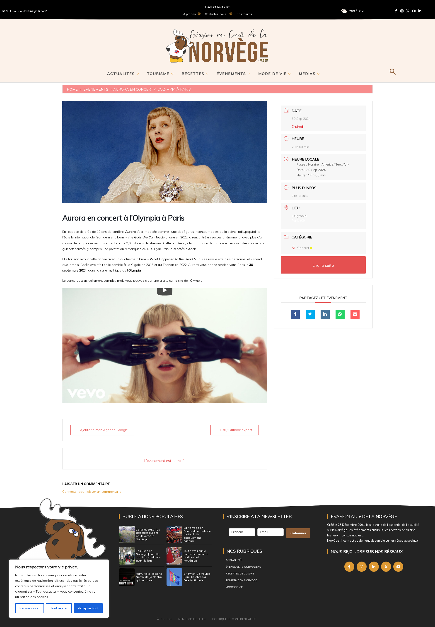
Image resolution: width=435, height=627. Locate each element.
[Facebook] (396, 11)
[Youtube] (414, 11)
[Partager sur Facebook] (295, 314)
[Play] (164, 290)
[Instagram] (402, 11)
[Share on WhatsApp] (340, 314)
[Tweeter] (310, 314)
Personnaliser (29, 608)
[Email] (355, 314)
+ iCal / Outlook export (234, 430)
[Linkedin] (419, 11)
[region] (59, 589)
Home (73, 89)
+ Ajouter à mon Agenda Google (102, 430)
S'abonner (298, 533)
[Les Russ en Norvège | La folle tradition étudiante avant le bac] (127, 556)
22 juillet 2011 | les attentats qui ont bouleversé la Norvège (148, 534)
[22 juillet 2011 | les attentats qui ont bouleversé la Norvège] (127, 534)
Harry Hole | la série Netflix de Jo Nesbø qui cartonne (149, 577)
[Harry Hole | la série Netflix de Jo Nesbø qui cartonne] (127, 577)
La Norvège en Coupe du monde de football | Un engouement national (197, 534)
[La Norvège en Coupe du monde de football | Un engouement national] (174, 534)
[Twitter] (408, 11)
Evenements (95, 89)
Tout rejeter (59, 608)
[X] (386, 567)
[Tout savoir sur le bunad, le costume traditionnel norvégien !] (174, 556)
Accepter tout (88, 608)
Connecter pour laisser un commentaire (91, 492)
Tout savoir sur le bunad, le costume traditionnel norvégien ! (196, 555)
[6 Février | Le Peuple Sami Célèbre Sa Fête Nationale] (174, 577)
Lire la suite (300, 196)
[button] (392, 71)
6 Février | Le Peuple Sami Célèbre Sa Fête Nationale (197, 577)
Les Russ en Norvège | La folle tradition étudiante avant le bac (148, 555)
